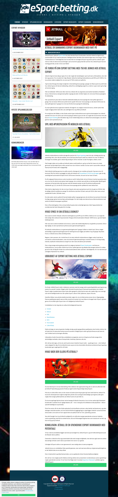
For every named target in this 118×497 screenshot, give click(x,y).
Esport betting (53, 117)
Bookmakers (48, 22)
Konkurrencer (98, 22)
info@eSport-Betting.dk (63, 485)
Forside (17, 22)
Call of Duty (50, 325)
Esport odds (61, 55)
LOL (48, 314)
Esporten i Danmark (89, 460)
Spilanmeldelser (36, 22)
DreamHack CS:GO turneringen (89, 173)
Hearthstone (51, 317)
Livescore (58, 22)
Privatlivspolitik (58, 489)
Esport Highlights (69, 22)
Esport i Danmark (84, 22)
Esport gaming (81, 155)
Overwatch (50, 322)
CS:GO (49, 309)
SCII (48, 320)
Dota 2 (49, 311)
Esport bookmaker (86, 245)
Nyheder (25, 22)
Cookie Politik (58, 487)
